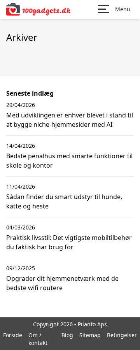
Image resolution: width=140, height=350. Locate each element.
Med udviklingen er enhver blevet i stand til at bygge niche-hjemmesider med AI (69, 120)
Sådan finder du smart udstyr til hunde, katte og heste (64, 201)
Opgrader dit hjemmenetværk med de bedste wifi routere (62, 283)
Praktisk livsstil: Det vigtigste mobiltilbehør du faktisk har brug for (69, 242)
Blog (67, 335)
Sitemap (90, 335)
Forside (12, 335)
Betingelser (122, 335)
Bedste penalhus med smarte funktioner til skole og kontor (69, 161)
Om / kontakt (37, 338)
